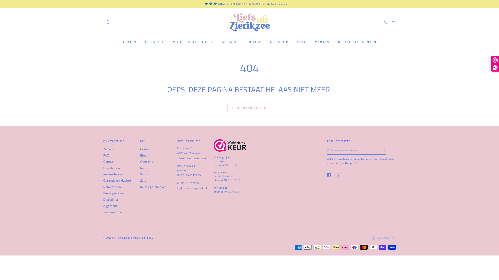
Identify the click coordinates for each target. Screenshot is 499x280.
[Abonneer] (384, 150)
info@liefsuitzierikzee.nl (192, 158)
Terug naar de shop (249, 108)
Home (144, 149)
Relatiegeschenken (153, 187)
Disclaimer (110, 199)
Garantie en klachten (118, 180)
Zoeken (108, 149)
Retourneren (112, 187)
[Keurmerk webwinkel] (230, 145)
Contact (108, 162)
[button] (107, 22)
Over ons (146, 162)
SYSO (150, 237)
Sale (143, 180)
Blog (143, 155)
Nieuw (144, 168)
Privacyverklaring (115, 193)
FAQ (106, 155)
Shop (144, 174)
